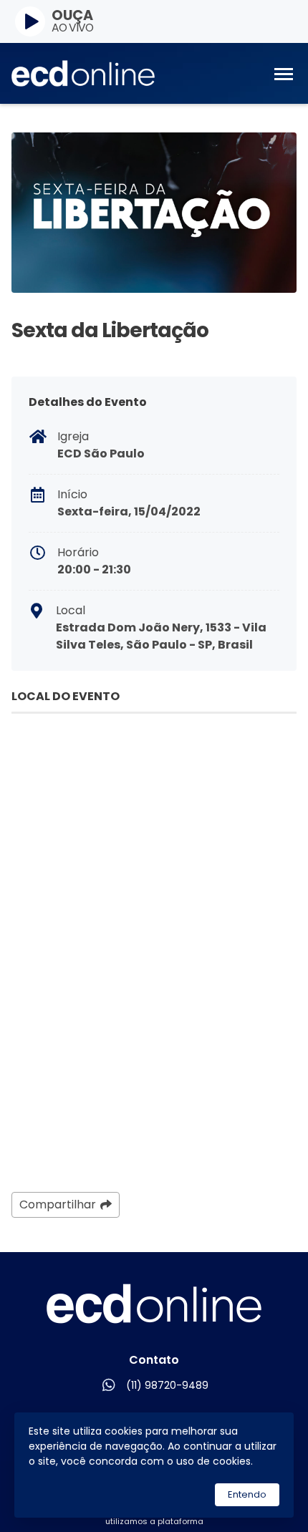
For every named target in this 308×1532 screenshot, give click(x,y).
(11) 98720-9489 (167, 1385)
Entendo (247, 1494)
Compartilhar (57, 1204)
